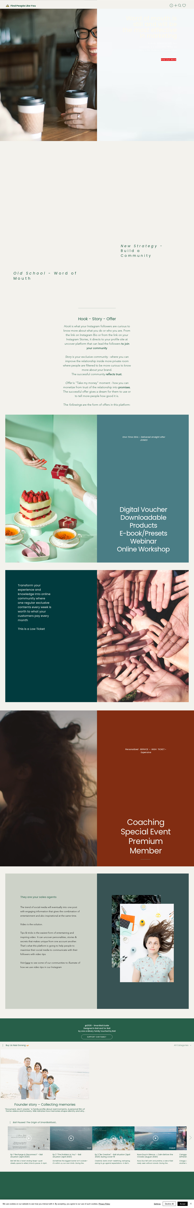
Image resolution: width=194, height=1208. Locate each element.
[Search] (180, 5)
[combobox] (182, 1045)
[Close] (190, 1204)
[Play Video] (29, 1138)
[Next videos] (190, 1074)
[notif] (184, 5)
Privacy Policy (104, 1203)
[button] (16, 1045)
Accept (182, 1203)
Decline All (169, 1203)
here (27, 962)
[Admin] (172, 5)
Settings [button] (157, 1203)
